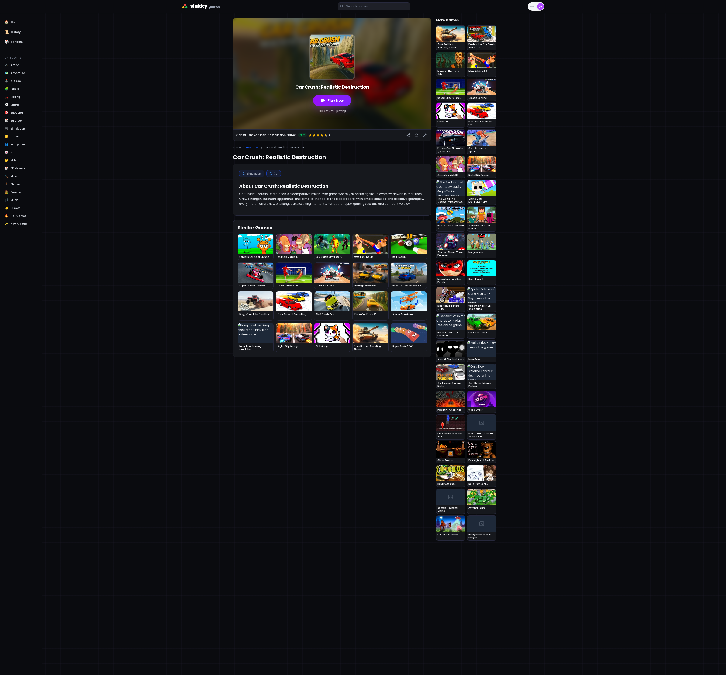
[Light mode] (532, 6)
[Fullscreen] (424, 135)
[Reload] (416, 135)
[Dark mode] (540, 6)
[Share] (408, 135)
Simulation (252, 147)
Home (237, 147)
